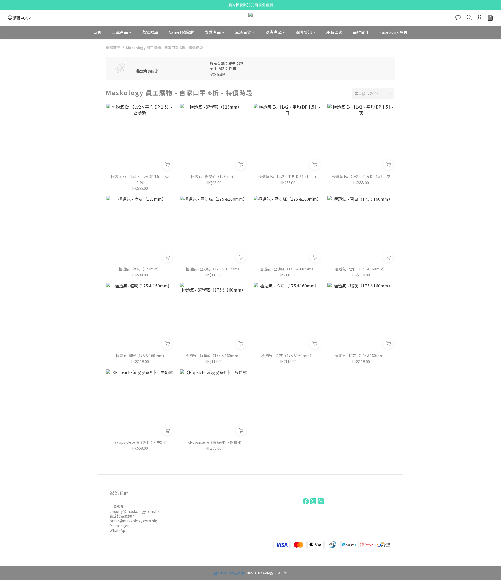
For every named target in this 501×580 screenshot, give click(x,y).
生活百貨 (243, 32)
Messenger (119, 525)
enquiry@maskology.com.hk (134, 511)
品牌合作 (361, 32)
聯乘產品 (213, 32)
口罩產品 (120, 32)
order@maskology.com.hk (133, 520)
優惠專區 (273, 32)
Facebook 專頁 (393, 32)
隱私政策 (220, 573)
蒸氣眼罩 (150, 32)
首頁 (97, 32)
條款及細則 (237, 573)
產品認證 (334, 32)
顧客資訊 (304, 32)
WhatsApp (119, 530)
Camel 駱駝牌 (181, 32)
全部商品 (113, 47)
